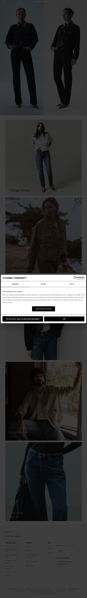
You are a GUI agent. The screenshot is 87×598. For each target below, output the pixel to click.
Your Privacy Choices (43, 309)
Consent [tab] (15, 284)
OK (64, 319)
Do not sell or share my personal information (22, 319)
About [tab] (72, 284)
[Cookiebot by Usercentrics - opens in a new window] (75, 277)
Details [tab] (43, 284)
